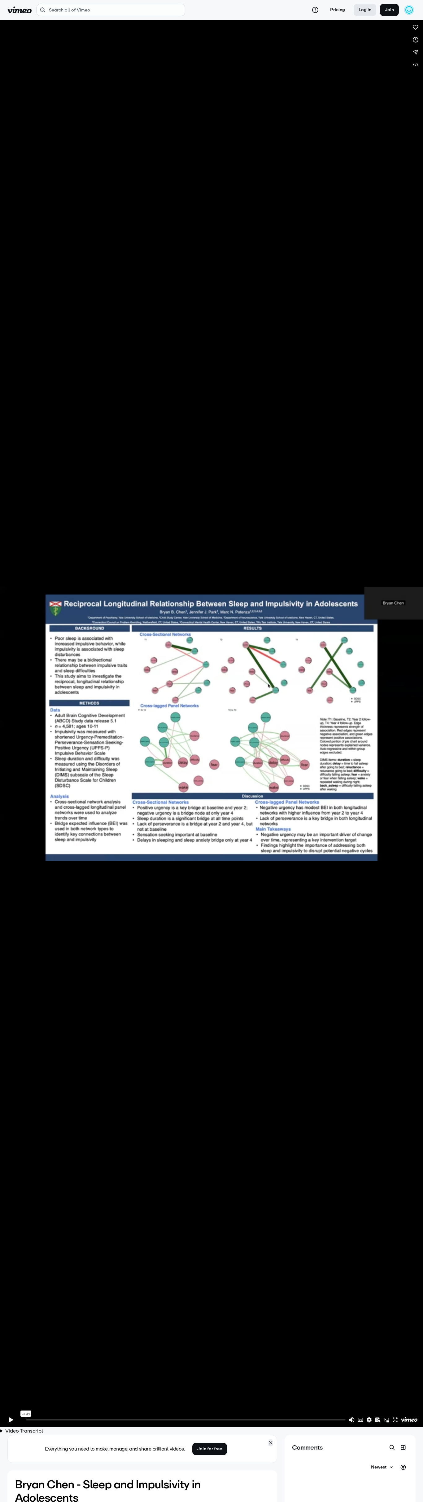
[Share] (416, 52)
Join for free (209, 1448)
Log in (365, 9)
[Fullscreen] (395, 1420)
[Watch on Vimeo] (409, 1420)
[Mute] (351, 1420)
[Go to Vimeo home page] (19, 10)
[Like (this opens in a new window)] (416, 27)
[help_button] (315, 10)
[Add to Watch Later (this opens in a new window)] (416, 40)
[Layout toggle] (403, 1447)
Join (389, 9)
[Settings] (369, 1420)
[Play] (11, 1420)
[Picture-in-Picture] (386, 1420)
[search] (111, 10)
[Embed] (416, 64)
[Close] (270, 1442)
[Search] (392, 1447)
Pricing (337, 9)
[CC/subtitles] (360, 1420)
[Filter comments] (403, 1467)
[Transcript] (378, 1420)
